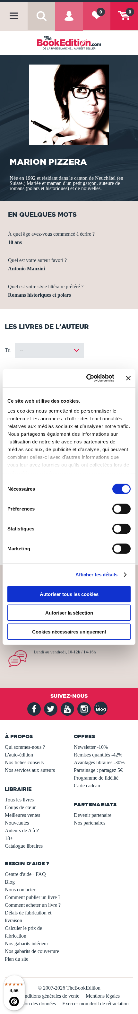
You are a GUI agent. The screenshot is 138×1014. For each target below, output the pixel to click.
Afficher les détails (96, 574)
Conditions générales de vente (49, 996)
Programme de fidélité (96, 778)
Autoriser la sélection (69, 613)
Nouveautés (17, 823)
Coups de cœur (20, 807)
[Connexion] (69, 21)
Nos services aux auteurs (30, 770)
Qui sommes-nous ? (25, 747)
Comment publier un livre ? (32, 897)
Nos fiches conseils (24, 762)
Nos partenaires (89, 823)
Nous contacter (20, 889)
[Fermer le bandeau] (128, 378)
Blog (10, 882)
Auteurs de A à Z (22, 830)
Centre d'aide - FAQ (25, 874)
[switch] (121, 508)
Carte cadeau (87, 785)
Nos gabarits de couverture (32, 951)
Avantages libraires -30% (99, 762)
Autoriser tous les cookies (69, 594)
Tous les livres (19, 799)
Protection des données (32, 1003)
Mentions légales (103, 996)
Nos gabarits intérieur (26, 943)
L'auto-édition (19, 754)
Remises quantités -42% (98, 754)
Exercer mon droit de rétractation (95, 1003)
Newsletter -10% (91, 747)
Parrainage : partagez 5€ (98, 770)
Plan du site (16, 959)
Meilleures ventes (22, 815)
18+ (9, 838)
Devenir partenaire (92, 815)
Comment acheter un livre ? (33, 905)
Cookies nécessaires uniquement (69, 631)
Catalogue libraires (24, 846)
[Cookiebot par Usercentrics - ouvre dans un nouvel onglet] (86, 378)
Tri (8, 350)
